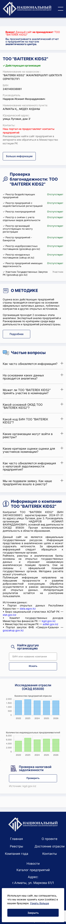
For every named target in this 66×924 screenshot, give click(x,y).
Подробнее (16, 334)
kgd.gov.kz (49, 621)
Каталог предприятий (33, 870)
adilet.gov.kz (50, 624)
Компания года (16, 854)
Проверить (33, 778)
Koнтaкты (49, 854)
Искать (33, 666)
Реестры (16, 846)
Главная (16, 839)
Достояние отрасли (50, 846)
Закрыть (33, 912)
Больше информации (19, 156)
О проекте (49, 839)
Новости (33, 863)
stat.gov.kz (9, 614)
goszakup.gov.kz (13, 630)
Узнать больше (39, 903)
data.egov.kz (28, 608)
